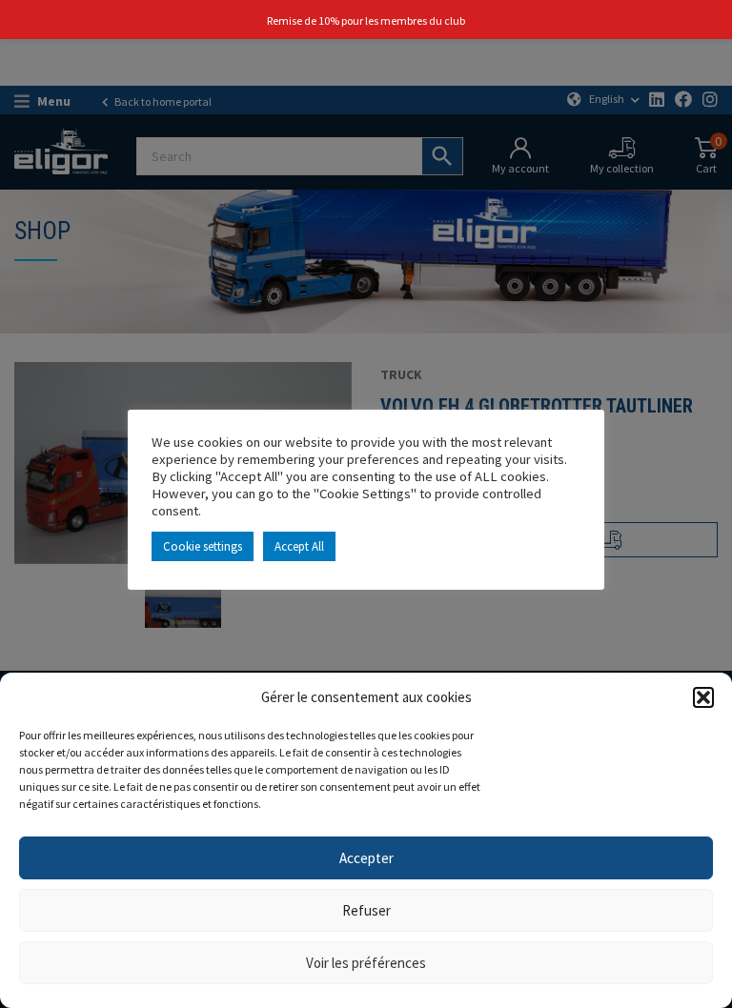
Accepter (366, 858)
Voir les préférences (366, 963)
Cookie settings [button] (202, 546)
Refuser (366, 910)
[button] (703, 697)
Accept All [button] (299, 546)
